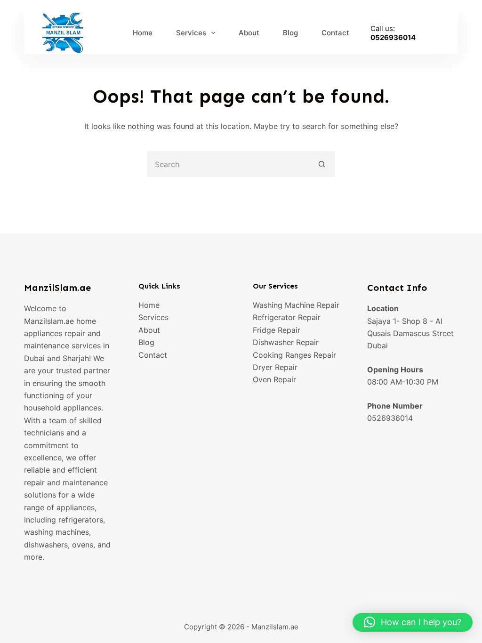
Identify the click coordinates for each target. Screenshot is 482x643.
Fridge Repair (276, 330)
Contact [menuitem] (335, 32)
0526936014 (393, 37)
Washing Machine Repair (296, 305)
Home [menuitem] (143, 32)
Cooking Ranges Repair (294, 355)
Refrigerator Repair (287, 317)
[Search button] (322, 164)
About (149, 330)
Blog (146, 342)
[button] (413, 622)
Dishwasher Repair (286, 342)
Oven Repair (274, 379)
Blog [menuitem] (290, 32)
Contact (152, 355)
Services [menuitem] (191, 32)
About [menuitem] (249, 32)
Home (149, 305)
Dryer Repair (275, 367)
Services (153, 317)
